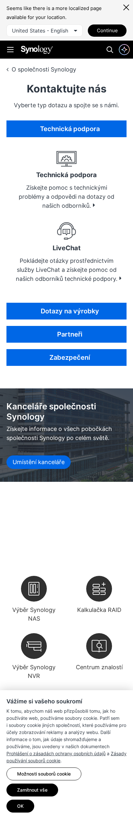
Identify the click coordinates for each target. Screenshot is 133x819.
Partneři (69, 334)
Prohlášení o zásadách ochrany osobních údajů (56, 753)
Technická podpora (70, 129)
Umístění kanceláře (39, 462)
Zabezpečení (69, 357)
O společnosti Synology (44, 69)
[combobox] (44, 30)
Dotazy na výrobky (70, 311)
